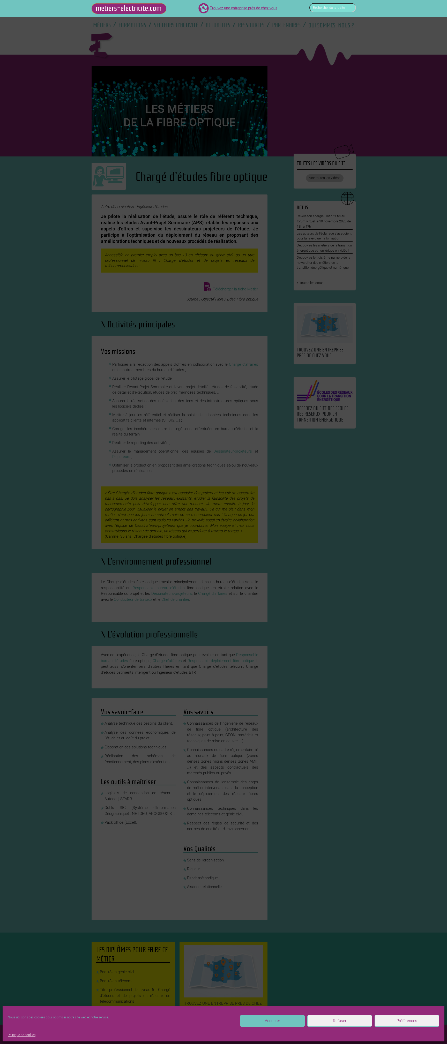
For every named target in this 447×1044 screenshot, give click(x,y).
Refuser (339, 1021)
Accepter (272, 1021)
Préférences (407, 1021)
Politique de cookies (21, 1035)
